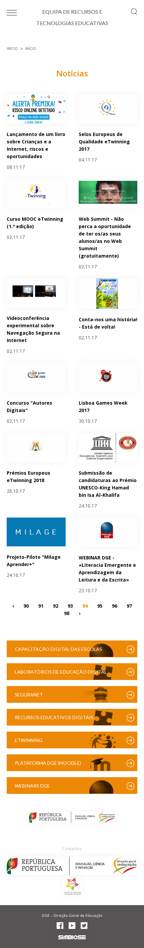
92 (55, 606)
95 (99, 606)
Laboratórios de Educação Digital (61, 672)
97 (129, 606)
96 (114, 606)
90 (26, 606)
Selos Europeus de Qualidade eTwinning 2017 (104, 141)
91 (41, 606)
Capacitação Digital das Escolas (58, 649)
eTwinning (29, 740)
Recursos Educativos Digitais (54, 717)
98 (66, 613)
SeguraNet (29, 694)
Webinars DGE (32, 786)
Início (12, 48)
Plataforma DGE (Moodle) (48, 763)
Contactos (72, 849)
